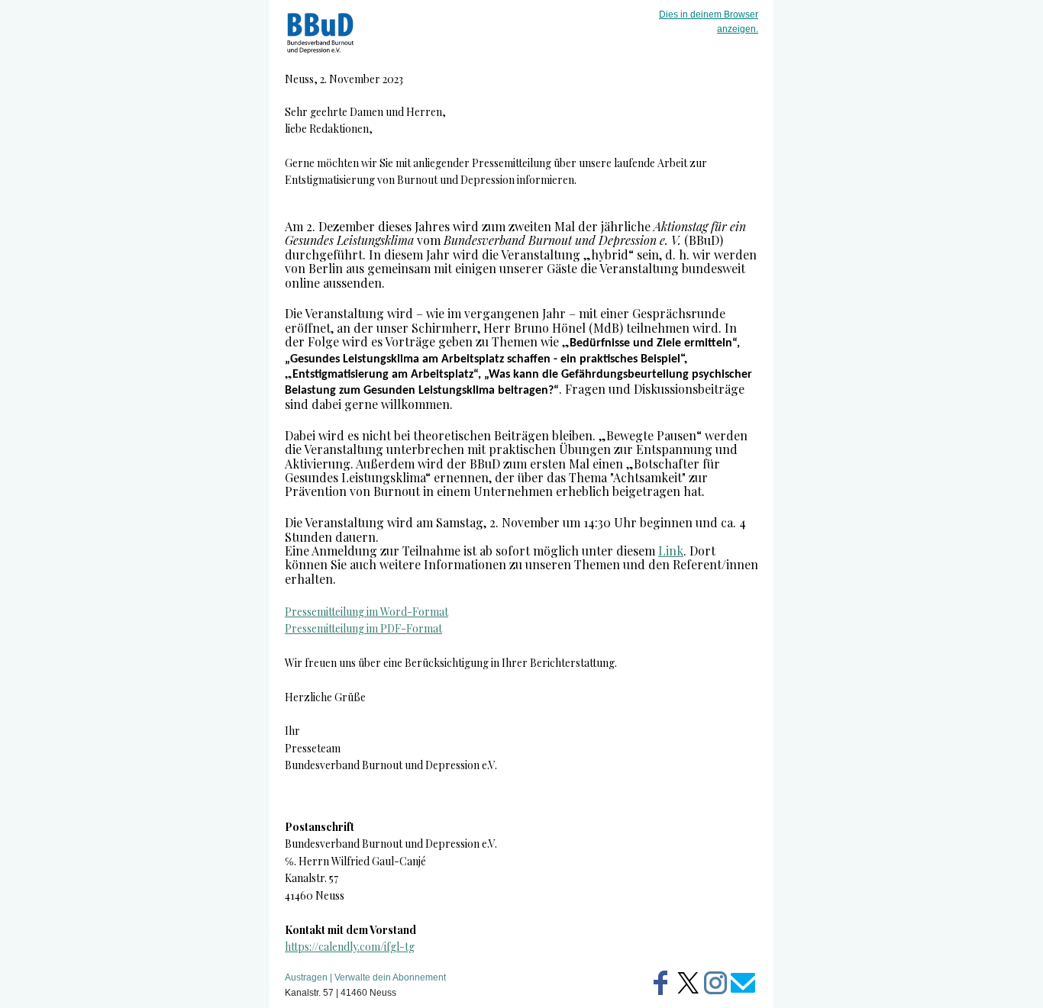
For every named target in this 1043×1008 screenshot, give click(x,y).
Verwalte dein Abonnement (390, 977)
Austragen (306, 977)
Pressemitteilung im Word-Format (366, 611)
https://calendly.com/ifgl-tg (350, 946)
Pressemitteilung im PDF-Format (363, 628)
